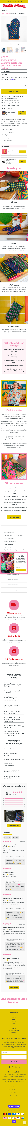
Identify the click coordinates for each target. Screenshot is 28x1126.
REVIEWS (14, 1021)
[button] (14, 527)
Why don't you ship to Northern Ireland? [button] (11, 771)
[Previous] (10, 44)
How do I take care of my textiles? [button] (12, 706)
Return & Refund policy (14, 1089)
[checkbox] (15, 837)
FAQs (14, 1035)
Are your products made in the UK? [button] (12, 692)
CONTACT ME (14, 1032)
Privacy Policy (14, 1092)
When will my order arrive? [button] (10, 754)
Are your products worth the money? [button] (12, 726)
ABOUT (14, 1019)
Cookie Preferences (14, 1098)
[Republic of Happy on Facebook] (9, 1067)
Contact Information (14, 1101)
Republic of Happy (11, 1110)
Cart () (13, 1)
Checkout (19, 1)
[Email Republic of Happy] (19, 1067)
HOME (14, 1014)
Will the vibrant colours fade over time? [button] (12, 712)
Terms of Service (14, 1095)
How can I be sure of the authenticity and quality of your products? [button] (12, 733)
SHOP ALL (8, 13)
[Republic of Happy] (14, 6)
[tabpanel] (14, 913)
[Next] (17, 44)
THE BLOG (14, 1023)
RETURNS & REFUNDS (14, 1030)
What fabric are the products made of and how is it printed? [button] (11, 699)
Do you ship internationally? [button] (9, 764)
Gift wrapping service (13, 150)
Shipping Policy (14, 1086)
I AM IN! (22, 161)
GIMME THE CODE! (21, 569)
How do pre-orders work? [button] (13, 759)
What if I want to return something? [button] (12, 777)
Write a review (14, 825)
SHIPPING (14, 1028)
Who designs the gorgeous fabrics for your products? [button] (12, 684)
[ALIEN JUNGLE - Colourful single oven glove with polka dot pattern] (14, 29)
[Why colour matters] (14, 466)
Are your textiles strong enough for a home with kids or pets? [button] (12, 719)
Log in (7, 1)
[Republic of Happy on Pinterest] (13, 1067)
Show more (14, 988)
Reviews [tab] (8, 832)
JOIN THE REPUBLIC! (14, 1026)
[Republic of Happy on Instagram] (16, 1067)
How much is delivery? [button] (11, 749)
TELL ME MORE (14, 517)
